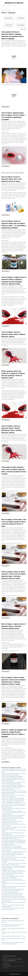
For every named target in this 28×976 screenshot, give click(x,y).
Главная (3, 5)
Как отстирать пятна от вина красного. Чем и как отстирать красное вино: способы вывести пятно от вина (13, 680)
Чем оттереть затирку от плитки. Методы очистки (14, 835)
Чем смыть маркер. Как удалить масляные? (12, 811)
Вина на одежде (8, 18)
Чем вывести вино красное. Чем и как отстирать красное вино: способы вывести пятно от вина (13, 470)
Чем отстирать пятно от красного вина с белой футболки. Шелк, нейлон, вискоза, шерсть (11, 429)
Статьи (13, 5)
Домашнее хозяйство (14, 2)
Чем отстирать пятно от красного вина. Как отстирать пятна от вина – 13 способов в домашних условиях (13, 224)
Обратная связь (6, 964)
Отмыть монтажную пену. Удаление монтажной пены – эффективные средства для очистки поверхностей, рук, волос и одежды (12, 891)
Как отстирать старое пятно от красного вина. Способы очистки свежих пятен (13, 626)
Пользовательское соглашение (15, 959)
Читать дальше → (6, 106)
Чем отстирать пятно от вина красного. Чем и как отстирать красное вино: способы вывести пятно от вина (13, 574)
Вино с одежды (20, 25)
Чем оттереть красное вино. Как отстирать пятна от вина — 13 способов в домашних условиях (13, 116)
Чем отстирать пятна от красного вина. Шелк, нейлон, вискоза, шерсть (13, 334)
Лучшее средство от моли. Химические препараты (14, 866)
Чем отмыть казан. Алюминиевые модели (12, 847)
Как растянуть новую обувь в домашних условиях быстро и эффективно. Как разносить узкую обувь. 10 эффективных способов (13, 805)
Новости (9, 5)
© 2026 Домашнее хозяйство (9, 956)
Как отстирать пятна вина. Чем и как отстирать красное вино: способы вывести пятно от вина (13, 522)
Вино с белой (21, 18)
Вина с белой (9, 25)
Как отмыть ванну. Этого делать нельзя (12, 845)
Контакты (5, 959)
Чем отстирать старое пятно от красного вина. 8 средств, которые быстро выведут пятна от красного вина (13, 280)
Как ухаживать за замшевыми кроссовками (12, 879)
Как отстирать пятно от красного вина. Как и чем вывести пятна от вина (11, 179)
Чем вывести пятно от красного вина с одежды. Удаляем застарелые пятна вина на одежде (12, 35)
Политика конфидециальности (9, 960)
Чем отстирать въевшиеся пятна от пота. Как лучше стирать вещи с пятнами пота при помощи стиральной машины (13, 770)
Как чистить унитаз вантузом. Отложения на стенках (13, 936)
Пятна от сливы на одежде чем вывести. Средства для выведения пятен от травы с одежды (14, 733)
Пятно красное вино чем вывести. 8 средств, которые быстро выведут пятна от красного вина (13, 374)
